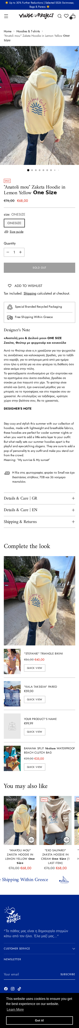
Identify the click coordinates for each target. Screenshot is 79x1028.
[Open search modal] (59, 16)
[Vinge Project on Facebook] (6, 989)
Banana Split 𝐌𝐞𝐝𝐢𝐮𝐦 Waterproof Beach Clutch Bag (49, 750)
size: (14, 214)
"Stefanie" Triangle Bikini (43, 654)
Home (7, 31)
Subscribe (67, 974)
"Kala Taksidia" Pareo (40, 687)
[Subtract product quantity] (8, 252)
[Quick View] (31, 840)
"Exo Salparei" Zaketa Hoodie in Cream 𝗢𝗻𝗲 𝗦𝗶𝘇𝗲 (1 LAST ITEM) (55, 856)
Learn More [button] (15, 1009)
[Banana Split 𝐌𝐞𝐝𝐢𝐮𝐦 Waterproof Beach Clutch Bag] (12, 758)
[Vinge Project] (36, 16)
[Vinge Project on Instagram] (13, 989)
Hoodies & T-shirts (28, 31)
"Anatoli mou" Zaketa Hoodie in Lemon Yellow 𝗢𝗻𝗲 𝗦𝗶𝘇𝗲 (20, 856)
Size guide (16, 232)
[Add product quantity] (20, 252)
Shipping (30, 293)
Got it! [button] (39, 1020)
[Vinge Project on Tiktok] (19, 989)
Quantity (10, 243)
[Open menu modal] (6, 16)
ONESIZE (14, 223)
